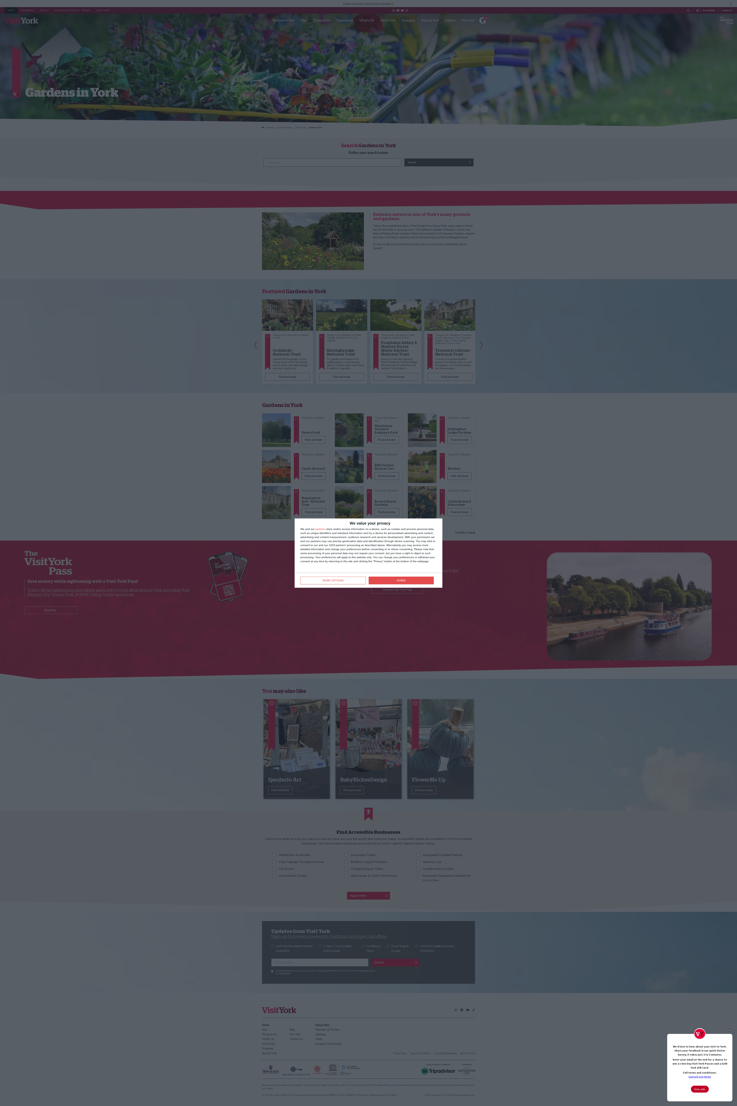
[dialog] (368, 553)
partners (320, 529)
